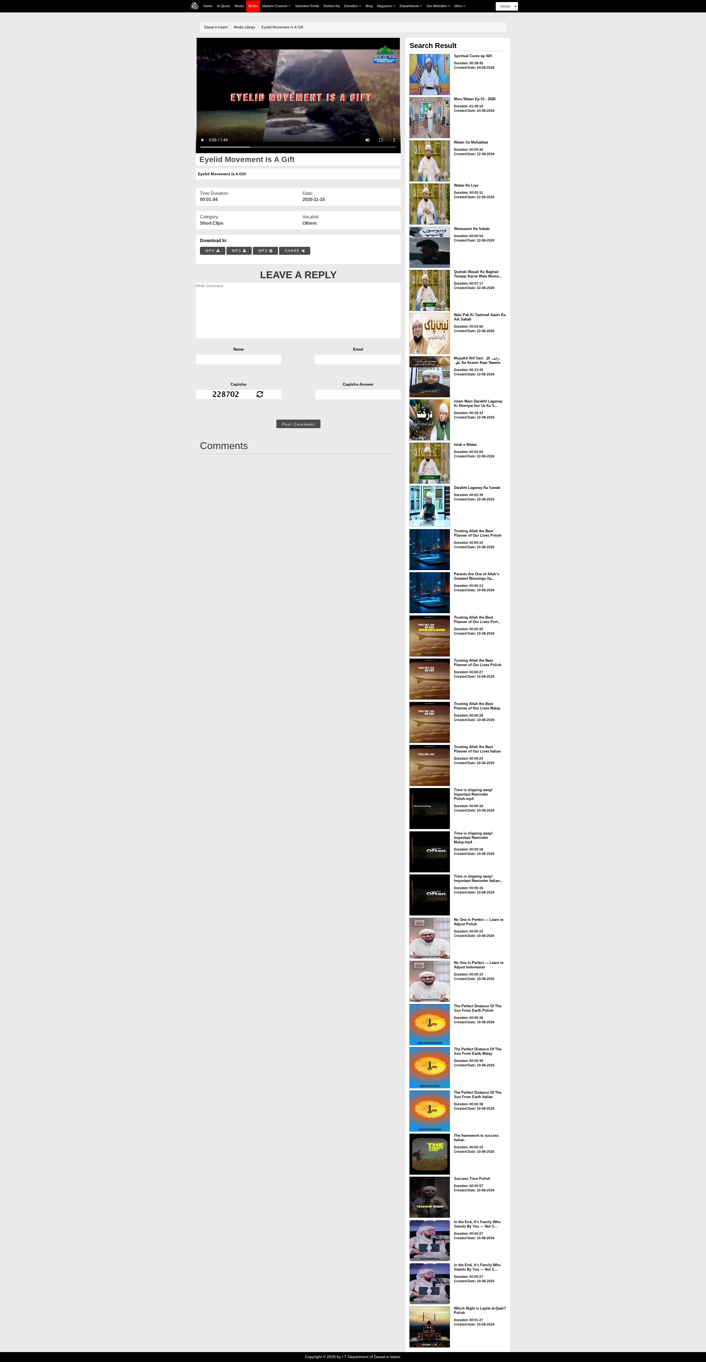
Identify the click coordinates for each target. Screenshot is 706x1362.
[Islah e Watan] (429, 463)
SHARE (293, 251)
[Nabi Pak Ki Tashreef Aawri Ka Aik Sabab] (429, 333)
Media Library (244, 27)
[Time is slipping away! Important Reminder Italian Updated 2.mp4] (429, 895)
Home (207, 6)
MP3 (237, 251)
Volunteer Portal (307, 6)
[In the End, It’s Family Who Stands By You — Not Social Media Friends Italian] (429, 1283)
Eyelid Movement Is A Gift (282, 27)
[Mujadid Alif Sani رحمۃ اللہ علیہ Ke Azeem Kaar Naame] (429, 377)
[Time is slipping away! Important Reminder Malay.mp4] (429, 852)
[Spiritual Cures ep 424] (429, 74)
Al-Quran (223, 6)
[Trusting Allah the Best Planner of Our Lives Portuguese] (429, 636)
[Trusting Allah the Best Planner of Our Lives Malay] (429, 722)
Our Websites (437, 6)
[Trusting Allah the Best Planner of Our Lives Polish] (429, 549)
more (458, 6)
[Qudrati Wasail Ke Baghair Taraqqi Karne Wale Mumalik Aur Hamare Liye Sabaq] (429, 290)
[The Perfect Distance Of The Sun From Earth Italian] (429, 1111)
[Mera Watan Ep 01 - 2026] (429, 117)
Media (253, 6)
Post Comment (298, 424)
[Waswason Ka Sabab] (429, 247)
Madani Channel (275, 6)
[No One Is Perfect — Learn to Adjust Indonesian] (429, 981)
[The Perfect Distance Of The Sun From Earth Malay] (429, 1067)
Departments (410, 6)
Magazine (385, 6)
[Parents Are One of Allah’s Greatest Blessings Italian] (429, 592)
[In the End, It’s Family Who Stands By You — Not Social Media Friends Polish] (429, 1240)
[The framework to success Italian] (429, 1154)
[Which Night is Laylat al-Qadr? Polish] (429, 1327)
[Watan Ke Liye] (429, 204)
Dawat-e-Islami (216, 27)
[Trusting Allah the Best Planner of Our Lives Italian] (429, 765)
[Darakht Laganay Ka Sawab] (429, 506)
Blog (369, 6)
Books (239, 6)
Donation (351, 6)
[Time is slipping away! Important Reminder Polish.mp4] (429, 808)
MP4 (210, 251)
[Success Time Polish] (429, 1197)
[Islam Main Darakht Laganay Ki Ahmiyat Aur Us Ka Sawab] (429, 420)
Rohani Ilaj (331, 6)
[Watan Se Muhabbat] (429, 161)
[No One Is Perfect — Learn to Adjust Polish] (429, 938)
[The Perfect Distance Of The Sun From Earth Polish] (429, 1024)
